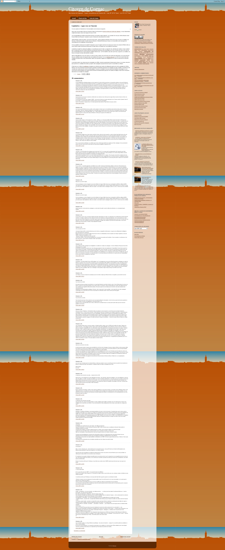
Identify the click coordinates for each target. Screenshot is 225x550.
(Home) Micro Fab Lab (138, 237)
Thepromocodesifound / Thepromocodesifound (139, 222)
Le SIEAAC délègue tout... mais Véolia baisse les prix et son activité (147, 145)
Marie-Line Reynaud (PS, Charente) (141, 122)
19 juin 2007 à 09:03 (80, 384)
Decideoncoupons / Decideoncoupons (142, 219)
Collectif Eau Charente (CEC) (140, 207)
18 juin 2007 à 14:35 (80, 211)
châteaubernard (144, 50)
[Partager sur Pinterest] (89, 74)
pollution (136, 60)
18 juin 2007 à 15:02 (80, 223)
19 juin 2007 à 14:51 (80, 405)
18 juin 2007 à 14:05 (80, 189)
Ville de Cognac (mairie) (139, 95)
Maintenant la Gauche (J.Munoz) (141, 119)
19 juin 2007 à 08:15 (80, 369)
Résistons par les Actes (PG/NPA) (141, 116)
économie (151, 52)
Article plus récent (77, 536)
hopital (150, 55)
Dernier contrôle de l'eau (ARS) (140, 102)
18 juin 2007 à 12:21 (80, 145)
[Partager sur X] (86, 74)
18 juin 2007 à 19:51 (80, 319)
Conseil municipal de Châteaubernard (143, 185)
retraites (147, 61)
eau (147, 52)
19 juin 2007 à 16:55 (80, 463)
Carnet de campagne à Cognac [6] (142, 161)
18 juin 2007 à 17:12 (80, 240)
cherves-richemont (150, 50)
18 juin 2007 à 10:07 (80, 91)
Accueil (74, 18)
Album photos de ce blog (139, 94)
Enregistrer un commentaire (79, 530)
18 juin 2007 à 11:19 (80, 114)
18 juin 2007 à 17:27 (80, 255)
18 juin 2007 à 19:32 (80, 305)
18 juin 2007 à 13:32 (80, 160)
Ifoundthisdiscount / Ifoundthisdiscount (142, 215)
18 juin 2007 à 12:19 (80, 128)
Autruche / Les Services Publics (140, 214)
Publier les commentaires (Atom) (83, 539)
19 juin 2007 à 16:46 (80, 440)
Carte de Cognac (94, 18)
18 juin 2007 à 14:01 (80, 176)
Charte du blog (83, 18)
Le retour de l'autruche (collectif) (140, 92)
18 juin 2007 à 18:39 (80, 269)
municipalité (138, 58)
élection (79, 74)
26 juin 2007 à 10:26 (80, 528)
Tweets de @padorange (139, 69)
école (149, 52)
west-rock (147, 63)
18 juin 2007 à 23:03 (80, 357)
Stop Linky (136, 202)
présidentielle (142, 59)
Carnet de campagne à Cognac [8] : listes (146, 178)
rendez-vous (142, 61)
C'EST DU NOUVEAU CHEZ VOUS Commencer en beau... (141, 81)
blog (145, 48)
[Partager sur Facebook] (87, 74)
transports (151, 62)
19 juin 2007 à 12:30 (80, 394)
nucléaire (144, 58)
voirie (144, 63)
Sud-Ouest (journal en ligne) (140, 107)
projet (148, 60)
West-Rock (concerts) (138, 109)
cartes (135, 50)
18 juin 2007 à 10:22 (80, 103)
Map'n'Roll (136, 234)
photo (149, 58)
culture (141, 52)
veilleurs (135, 63)
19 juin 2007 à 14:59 (80, 419)
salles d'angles (151, 61)
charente (139, 50)
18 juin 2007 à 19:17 (80, 276)
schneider (135, 62)
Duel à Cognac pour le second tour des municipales (147, 168)
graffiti (143, 55)
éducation (136, 54)
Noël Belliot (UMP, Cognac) (139, 118)
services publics (142, 62)
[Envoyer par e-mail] (82, 74)
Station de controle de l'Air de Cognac (142, 101)
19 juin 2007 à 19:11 (80, 485)
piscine (152, 58)
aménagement (137, 49)
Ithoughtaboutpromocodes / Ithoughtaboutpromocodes (140, 218)
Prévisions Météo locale (139, 104)
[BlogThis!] (84, 74)
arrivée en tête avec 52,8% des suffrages (111, 31)
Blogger (114, 545)
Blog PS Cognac (137, 124)
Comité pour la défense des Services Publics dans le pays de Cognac (143, 98)
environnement (149, 54)
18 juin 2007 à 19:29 (80, 292)
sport (148, 62)
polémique (86, 66)
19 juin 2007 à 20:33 (80, 517)
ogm (147, 58)
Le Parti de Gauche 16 (139, 121)
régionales (136, 61)
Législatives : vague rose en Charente (143, 137)
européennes (137, 55)
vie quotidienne (140, 63)
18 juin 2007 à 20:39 (80, 339)
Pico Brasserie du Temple (139, 235)
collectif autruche (138, 51)
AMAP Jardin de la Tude (139, 99)
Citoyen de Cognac (86, 9)
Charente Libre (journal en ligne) (141, 105)
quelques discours (110, 57)
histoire (146, 55)
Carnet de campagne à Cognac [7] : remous (144, 130)
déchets (144, 52)
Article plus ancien (125, 536)
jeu (152, 55)
